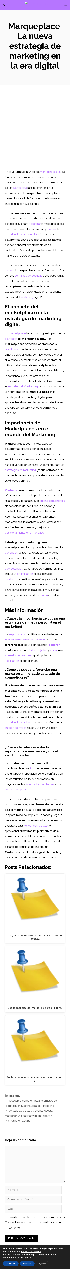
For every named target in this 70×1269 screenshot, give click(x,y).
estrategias (20, 187)
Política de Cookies (31, 1251)
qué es (9, 270)
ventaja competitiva (17, 789)
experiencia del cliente (19, 722)
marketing (27, 297)
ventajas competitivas (28, 275)
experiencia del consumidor (22, 234)
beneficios (11, 552)
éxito (32, 768)
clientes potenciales (52, 500)
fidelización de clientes (40, 784)
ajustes (28, 1257)
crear (53, 650)
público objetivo (37, 650)
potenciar (35, 223)
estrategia (11, 338)
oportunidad (12, 349)
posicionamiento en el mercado (24, 532)
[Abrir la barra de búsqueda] (4, 5)
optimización (25, 573)
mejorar (52, 229)
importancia (17, 634)
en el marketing (36, 639)
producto (11, 579)
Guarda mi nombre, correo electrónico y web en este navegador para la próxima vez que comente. (36, 1222)
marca (44, 595)
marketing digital (50, 171)
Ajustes (42, 1263)
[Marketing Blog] (37, 5)
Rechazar (27, 1263)
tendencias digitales (36, 825)
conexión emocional (18, 655)
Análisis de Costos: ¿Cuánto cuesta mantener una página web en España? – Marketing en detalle (29, 1115)
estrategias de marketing (20, 470)
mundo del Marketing (23, 386)
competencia (13, 568)
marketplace (17, 333)
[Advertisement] (35, 132)
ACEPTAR (10, 1263)
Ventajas (11, 490)
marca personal (16, 639)
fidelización (12, 660)
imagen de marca (15, 727)
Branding (14, 1095)
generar (54, 644)
